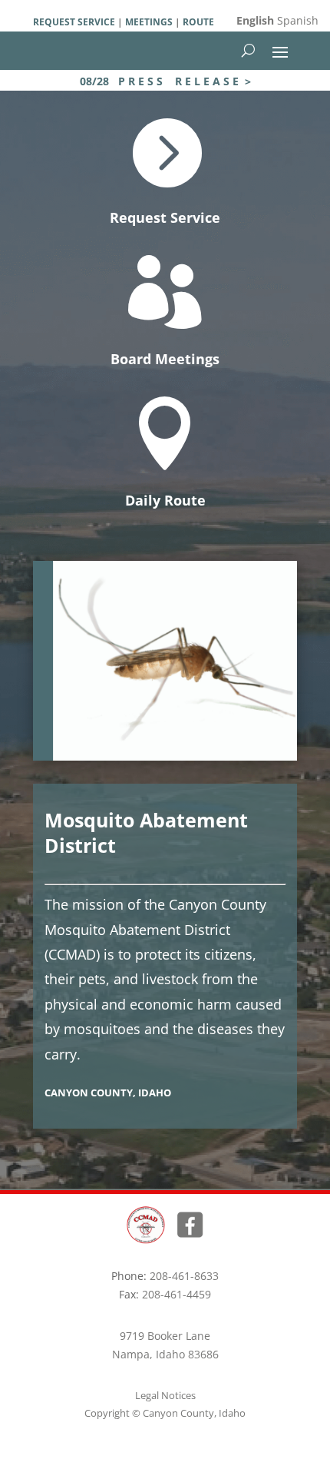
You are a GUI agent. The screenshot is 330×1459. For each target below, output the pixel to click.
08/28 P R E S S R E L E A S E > (165, 81)
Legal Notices (165, 1395)
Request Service (165, 217)
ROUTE (198, 21)
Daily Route (165, 500)
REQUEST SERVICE (74, 21)
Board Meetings (165, 359)
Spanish (297, 20)
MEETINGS (148, 21)
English (255, 20)
